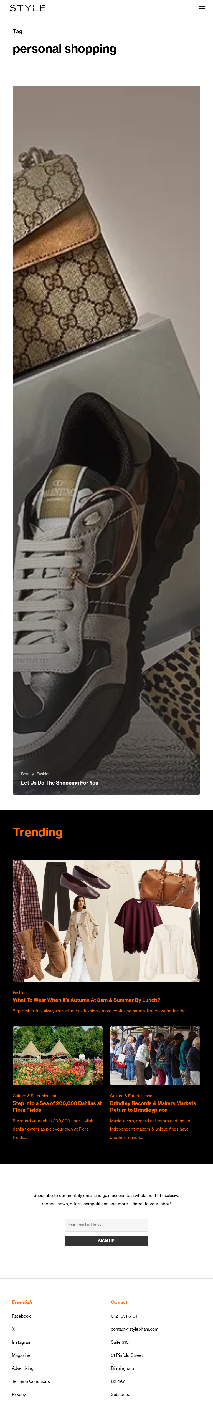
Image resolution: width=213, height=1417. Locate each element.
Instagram (21, 1342)
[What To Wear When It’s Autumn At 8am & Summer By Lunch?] (106, 937)
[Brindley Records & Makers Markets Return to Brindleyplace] (155, 1084)
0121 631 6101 (124, 1316)
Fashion (43, 773)
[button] (202, 8)
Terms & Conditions (31, 1381)
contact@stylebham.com (134, 1329)
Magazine (21, 1355)
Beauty (27, 773)
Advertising (23, 1368)
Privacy (19, 1394)
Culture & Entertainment (34, 1095)
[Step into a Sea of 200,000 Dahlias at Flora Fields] (58, 1084)
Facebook (21, 1316)
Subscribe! (121, 1394)
